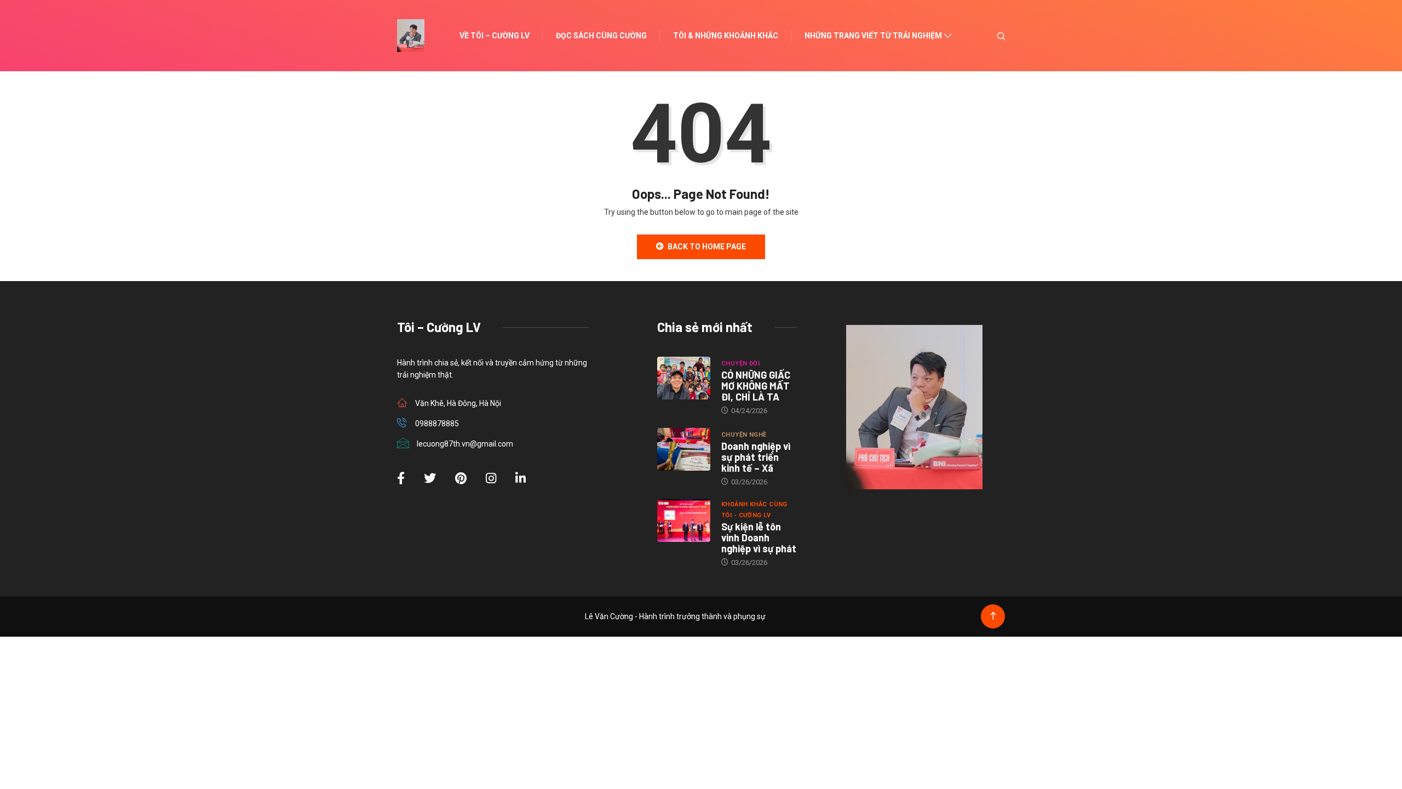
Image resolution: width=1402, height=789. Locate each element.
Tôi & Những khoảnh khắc (725, 35)
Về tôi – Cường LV (494, 35)
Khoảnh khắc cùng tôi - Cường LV (754, 510)
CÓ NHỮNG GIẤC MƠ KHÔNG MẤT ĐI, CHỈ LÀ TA (755, 386)
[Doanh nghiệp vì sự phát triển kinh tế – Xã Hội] (683, 449)
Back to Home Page (707, 246)
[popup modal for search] (987, 36)
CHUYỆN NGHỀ (744, 434)
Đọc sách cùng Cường (601, 35)
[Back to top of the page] (993, 616)
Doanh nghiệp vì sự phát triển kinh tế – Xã (755, 457)
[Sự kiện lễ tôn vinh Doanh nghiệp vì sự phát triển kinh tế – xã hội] (683, 520)
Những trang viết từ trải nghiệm (873, 35)
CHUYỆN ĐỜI (740, 363)
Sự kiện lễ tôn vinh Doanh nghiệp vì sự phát (758, 537)
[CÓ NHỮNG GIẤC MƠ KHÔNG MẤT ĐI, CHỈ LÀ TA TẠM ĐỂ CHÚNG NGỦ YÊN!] (683, 378)
